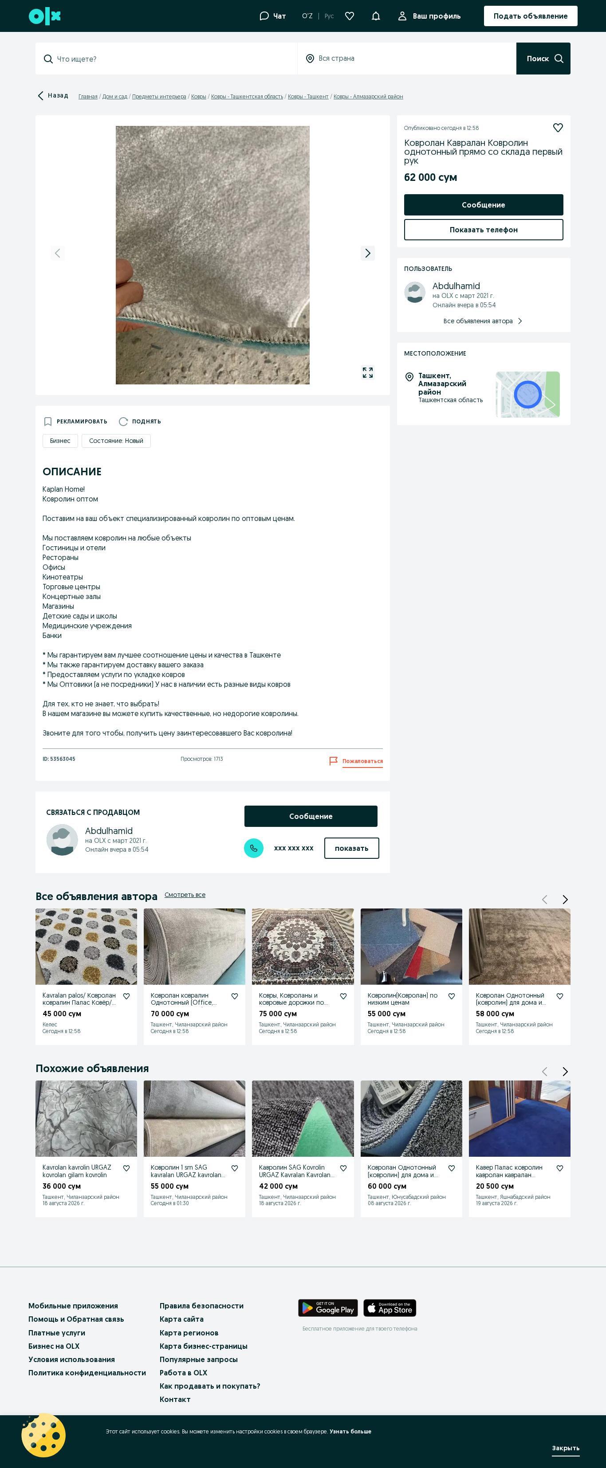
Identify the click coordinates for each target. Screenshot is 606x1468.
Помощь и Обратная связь (76, 1319)
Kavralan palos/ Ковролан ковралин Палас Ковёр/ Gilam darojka (79, 1002)
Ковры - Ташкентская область (247, 96)
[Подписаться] (558, 127)
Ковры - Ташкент (308, 96)
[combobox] (171, 59)
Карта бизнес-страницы (204, 1346)
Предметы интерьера (159, 96)
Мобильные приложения (73, 1305)
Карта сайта (182, 1319)
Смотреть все (185, 895)
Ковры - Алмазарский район (368, 96)
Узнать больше (350, 1431)
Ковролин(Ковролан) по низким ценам (402, 999)
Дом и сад (114, 96)
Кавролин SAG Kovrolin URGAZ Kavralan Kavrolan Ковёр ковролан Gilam (295, 1174)
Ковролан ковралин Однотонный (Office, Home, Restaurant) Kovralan (182, 1006)
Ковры (198, 96)
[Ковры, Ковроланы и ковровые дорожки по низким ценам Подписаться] (343, 996)
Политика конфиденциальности (87, 1372)
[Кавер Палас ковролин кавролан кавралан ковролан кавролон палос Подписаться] (559, 1168)
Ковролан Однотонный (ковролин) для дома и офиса (510, 1002)
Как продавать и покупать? (210, 1386)
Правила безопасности (202, 1305)
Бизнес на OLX (53, 1346)
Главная (88, 96)
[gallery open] (368, 372)
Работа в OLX (183, 1372)
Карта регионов (189, 1332)
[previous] (58, 253)
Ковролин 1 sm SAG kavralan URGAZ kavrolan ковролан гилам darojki (186, 1174)
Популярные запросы (199, 1359)
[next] (368, 253)
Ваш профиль (437, 16)
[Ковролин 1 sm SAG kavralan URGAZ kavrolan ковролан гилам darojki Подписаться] (234, 1168)
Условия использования (71, 1359)
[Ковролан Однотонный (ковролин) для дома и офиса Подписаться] (559, 996)
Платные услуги (56, 1332)
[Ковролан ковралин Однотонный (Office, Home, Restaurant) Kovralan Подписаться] (234, 996)
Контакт (175, 1399)
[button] (375, 15)
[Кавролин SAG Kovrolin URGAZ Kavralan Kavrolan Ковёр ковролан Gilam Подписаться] (343, 1168)
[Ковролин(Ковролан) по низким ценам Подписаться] (451, 996)
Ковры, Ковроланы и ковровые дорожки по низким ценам (291, 1002)
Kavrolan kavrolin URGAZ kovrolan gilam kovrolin (77, 1171)
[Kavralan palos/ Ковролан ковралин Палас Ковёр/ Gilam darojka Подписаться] (126, 996)
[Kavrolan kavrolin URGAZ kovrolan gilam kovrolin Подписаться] (126, 1168)
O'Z (307, 16)
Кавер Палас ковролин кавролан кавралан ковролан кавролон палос (509, 1178)
